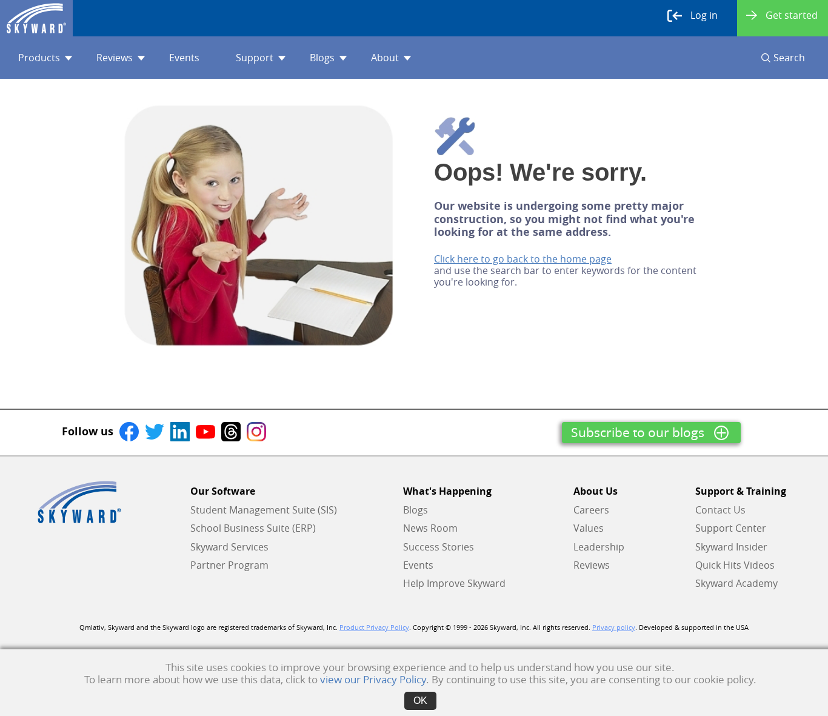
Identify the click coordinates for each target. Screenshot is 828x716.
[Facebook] (129, 431)
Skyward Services (229, 547)
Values (588, 528)
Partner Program (229, 565)
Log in (704, 15)
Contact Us (720, 510)
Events (184, 57)
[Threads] (231, 431)
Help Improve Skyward (454, 583)
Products (39, 57)
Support (254, 57)
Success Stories (438, 547)
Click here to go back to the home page (523, 259)
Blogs (322, 57)
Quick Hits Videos (735, 565)
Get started (792, 15)
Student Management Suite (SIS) (263, 510)
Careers (591, 510)
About (385, 57)
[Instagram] (256, 431)
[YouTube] (205, 431)
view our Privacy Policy (373, 679)
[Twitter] (154, 431)
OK (420, 700)
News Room (430, 528)
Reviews (114, 57)
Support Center (730, 528)
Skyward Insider (731, 547)
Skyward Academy (736, 583)
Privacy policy (613, 627)
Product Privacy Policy (374, 627)
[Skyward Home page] (79, 502)
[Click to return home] (36, 18)
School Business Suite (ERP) (253, 528)
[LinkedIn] (180, 431)
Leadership (598, 547)
